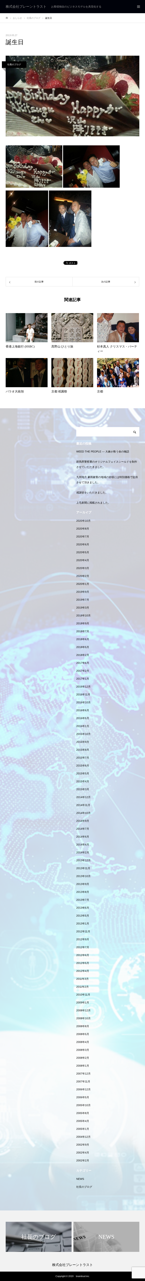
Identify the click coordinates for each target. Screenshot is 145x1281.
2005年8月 (82, 1113)
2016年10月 (83, 702)
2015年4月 (82, 781)
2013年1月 (82, 923)
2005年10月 (83, 1105)
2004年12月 (83, 1136)
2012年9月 (82, 939)
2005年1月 (82, 1128)
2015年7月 (82, 757)
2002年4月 (82, 1152)
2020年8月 (82, 528)
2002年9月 (82, 1144)
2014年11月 (83, 805)
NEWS (80, 1178)
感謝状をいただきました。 (92, 492)
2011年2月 (82, 986)
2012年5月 (82, 963)
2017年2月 (82, 670)
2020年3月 (82, 568)
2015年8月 (82, 749)
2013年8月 (82, 891)
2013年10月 (83, 876)
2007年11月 (83, 1081)
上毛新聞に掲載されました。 (93, 502)
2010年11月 (83, 994)
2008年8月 (82, 1026)
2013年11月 (83, 868)
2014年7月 (82, 828)
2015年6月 (82, 765)
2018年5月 (82, 647)
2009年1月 (82, 1002)
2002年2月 (82, 1160)
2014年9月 (82, 820)
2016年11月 (83, 694)
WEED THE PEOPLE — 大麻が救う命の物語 (102, 451)
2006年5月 (82, 1097)
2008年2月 (82, 1057)
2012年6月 (82, 955)
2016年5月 (82, 718)
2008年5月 (82, 1034)
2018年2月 (82, 654)
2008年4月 (82, 1041)
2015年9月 (82, 741)
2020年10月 (83, 520)
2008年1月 (82, 1065)
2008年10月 (83, 1018)
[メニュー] (138, 6)
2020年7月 (82, 536)
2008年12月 (83, 1010)
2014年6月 (82, 836)
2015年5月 (82, 773)
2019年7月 (82, 599)
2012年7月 (82, 947)
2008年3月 (82, 1049)
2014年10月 (83, 812)
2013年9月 (82, 884)
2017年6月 (82, 662)
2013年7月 (82, 899)
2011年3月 (82, 978)
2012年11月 (83, 931)
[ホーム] (7, 18)
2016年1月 (82, 726)
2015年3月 (82, 789)
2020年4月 (82, 560)
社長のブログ (14, 64)
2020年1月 (82, 583)
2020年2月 (82, 576)
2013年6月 (82, 907)
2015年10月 (83, 733)
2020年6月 (82, 544)
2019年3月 (82, 607)
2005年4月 (82, 1120)
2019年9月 (82, 591)
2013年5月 (82, 915)
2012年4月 (82, 970)
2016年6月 (82, 710)
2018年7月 (82, 631)
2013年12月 (83, 860)
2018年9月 (82, 623)
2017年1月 (82, 678)
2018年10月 (83, 615)
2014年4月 (82, 844)
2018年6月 (82, 639)
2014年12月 (83, 797)
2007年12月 (83, 1073)
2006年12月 (83, 1089)
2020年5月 (82, 552)
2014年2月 (82, 852)
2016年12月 (83, 686)
